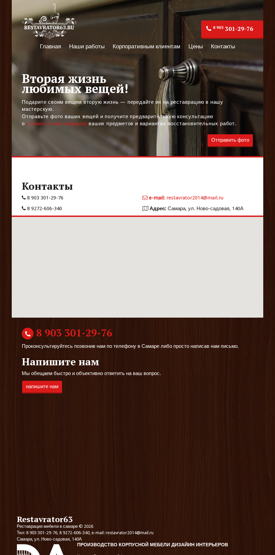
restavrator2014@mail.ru (186, 198)
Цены (195, 46)
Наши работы (87, 46)
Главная (50, 46)
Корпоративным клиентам (146, 46)
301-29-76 (233, 29)
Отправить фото (230, 140)
